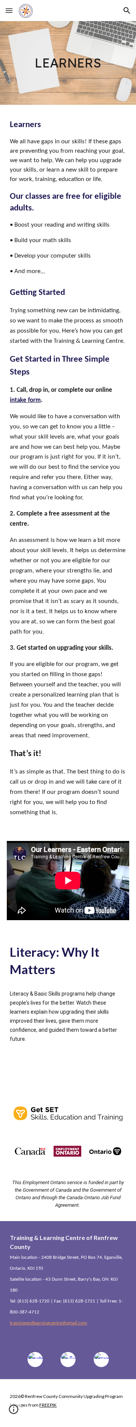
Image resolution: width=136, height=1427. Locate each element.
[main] (68, 63)
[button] (9, 10)
